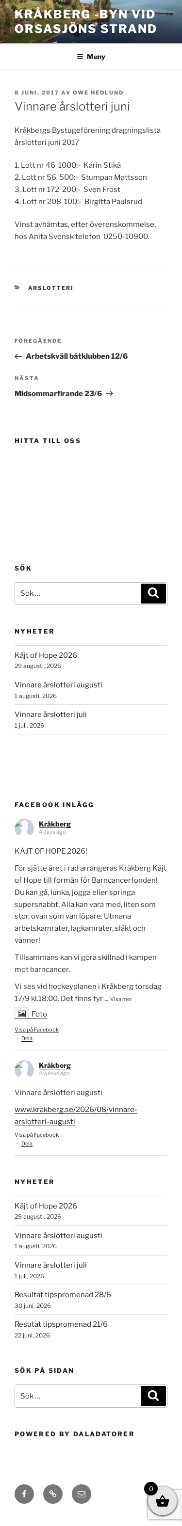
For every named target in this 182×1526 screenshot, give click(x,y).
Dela (27, 1038)
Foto (39, 1014)
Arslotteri (51, 288)
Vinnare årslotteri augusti (58, 685)
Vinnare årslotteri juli (51, 714)
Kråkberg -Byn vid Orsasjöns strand (86, 21)
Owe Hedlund (98, 92)
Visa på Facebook (37, 1029)
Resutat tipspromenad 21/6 (61, 1324)
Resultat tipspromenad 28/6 (63, 1294)
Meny (96, 56)
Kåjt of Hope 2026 (46, 655)
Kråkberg (55, 824)
